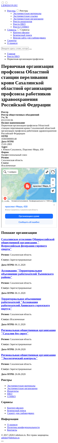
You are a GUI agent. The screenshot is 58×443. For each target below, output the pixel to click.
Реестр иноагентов (22, 21)
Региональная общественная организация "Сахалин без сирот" (28, 332)
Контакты (12, 430)
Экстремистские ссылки (25, 16)
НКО (9, 393)
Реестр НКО (19, 24)
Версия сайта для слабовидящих (29, 38)
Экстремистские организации (28, 19)
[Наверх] (2, 441)
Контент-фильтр (21, 32)
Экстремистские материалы (27, 13)
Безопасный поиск (22, 35)
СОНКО (11, 396)
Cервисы (12, 30)
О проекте (12, 43)
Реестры (11, 11)
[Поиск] (30, 49)
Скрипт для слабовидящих (20, 413)
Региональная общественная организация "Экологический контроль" (28, 356)
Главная (11, 53)
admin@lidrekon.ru (10, 437)
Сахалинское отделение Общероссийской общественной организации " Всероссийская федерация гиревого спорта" (27, 244)
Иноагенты (13, 391)
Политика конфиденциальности (23, 427)
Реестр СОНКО (21, 27)
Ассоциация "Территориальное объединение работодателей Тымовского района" (27, 274)
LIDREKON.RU (9, 5)
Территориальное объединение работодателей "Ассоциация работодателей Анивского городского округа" (25, 303)
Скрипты (12, 40)
